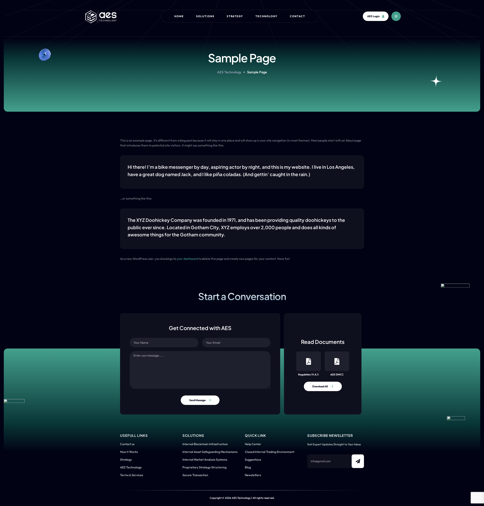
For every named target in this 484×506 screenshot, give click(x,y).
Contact (297, 16)
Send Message (197, 400)
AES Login (373, 16)
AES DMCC (337, 374)
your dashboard (187, 259)
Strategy (235, 16)
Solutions (205, 16)
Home (179, 16)
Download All (320, 386)
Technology (266, 16)
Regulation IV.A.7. (308, 374)
